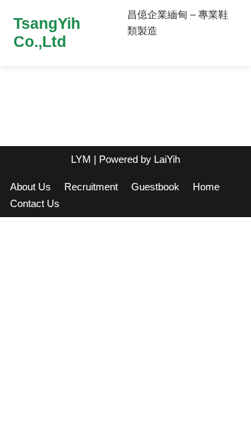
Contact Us (35, 203)
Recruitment (91, 186)
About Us (30, 186)
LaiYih (167, 159)
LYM (81, 159)
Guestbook (155, 186)
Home (206, 186)
